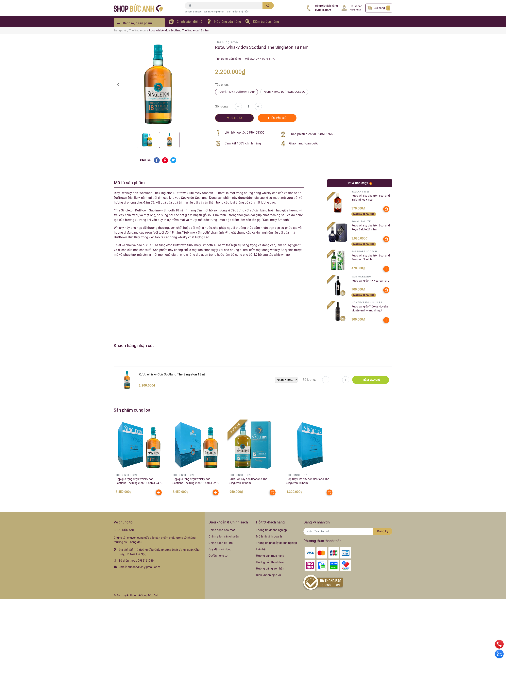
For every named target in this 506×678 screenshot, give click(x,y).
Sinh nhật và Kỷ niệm (238, 11)
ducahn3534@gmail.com (144, 567)
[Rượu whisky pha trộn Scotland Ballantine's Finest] (338, 203)
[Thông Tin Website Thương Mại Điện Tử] (323, 582)
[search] (268, 5)
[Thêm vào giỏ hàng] (386, 269)
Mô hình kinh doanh (269, 536)
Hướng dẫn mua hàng (270, 555)
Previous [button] (118, 84)
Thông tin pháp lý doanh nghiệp (276, 543)
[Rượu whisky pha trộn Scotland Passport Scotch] (338, 260)
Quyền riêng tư (218, 555)
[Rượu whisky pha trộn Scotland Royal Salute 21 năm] (338, 233)
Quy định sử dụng (220, 549)
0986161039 (323, 9)
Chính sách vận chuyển (224, 536)
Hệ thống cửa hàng (227, 22)
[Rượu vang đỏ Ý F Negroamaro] (338, 286)
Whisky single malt (214, 11)
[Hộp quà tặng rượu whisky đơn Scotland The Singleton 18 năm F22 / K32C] (196, 445)
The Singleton (226, 42)
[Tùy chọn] (386, 209)
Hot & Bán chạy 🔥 (359, 183)
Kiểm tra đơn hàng (266, 22)
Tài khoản (356, 6)
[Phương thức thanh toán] (327, 559)
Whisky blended (193, 11)
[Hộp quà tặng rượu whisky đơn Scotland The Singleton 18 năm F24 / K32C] (139, 445)
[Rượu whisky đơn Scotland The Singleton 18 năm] (158, 84)
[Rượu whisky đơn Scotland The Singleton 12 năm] (253, 445)
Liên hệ (260, 549)
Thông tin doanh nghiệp (271, 530)
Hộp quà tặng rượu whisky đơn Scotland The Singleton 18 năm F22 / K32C (195, 482)
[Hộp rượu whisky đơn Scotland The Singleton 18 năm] (309, 445)
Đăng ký (382, 531)
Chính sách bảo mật (222, 530)
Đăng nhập (355, 9)
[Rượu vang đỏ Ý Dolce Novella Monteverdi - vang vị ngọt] (338, 311)
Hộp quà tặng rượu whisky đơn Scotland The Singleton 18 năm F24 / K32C (138, 482)
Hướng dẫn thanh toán (270, 562)
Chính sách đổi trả (189, 22)
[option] (158, 84)
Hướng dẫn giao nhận (270, 568)
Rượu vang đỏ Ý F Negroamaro (370, 280)
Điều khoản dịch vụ (268, 575)
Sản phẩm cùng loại (133, 410)
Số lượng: (221, 106)
